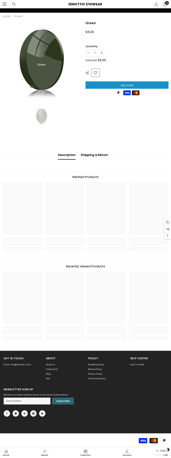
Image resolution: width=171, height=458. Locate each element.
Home (6, 16)
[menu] (5, 4)
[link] (2, 10)
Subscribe (63, 401)
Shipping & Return (94, 155)
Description (67, 155)
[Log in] (156, 4)
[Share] (88, 73)
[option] (41, 59)
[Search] (14, 4)
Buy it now (127, 85)
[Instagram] (16, 413)
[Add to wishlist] (95, 73)
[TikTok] (33, 413)
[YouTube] (42, 413)
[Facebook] (7, 413)
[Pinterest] (24, 413)
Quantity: (92, 46)
